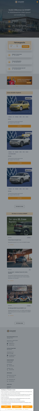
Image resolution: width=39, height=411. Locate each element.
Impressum (26, 409)
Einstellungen (17, 406)
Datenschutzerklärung (18, 409)
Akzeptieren (27, 406)
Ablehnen (6, 406)
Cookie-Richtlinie (9, 409)
